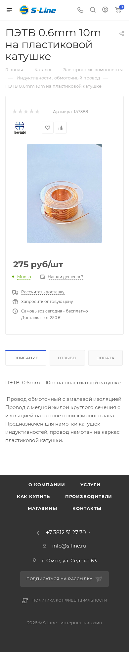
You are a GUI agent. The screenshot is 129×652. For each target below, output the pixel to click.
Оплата (105, 358)
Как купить (33, 496)
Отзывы (67, 358)
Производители (88, 496)
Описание (26, 358)
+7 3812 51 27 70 (66, 532)
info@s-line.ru (69, 546)
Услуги (90, 484)
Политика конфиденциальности (69, 600)
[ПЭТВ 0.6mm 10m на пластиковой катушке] (64, 193)
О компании (46, 484)
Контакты (86, 508)
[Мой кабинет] (105, 10)
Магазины (42, 508)
